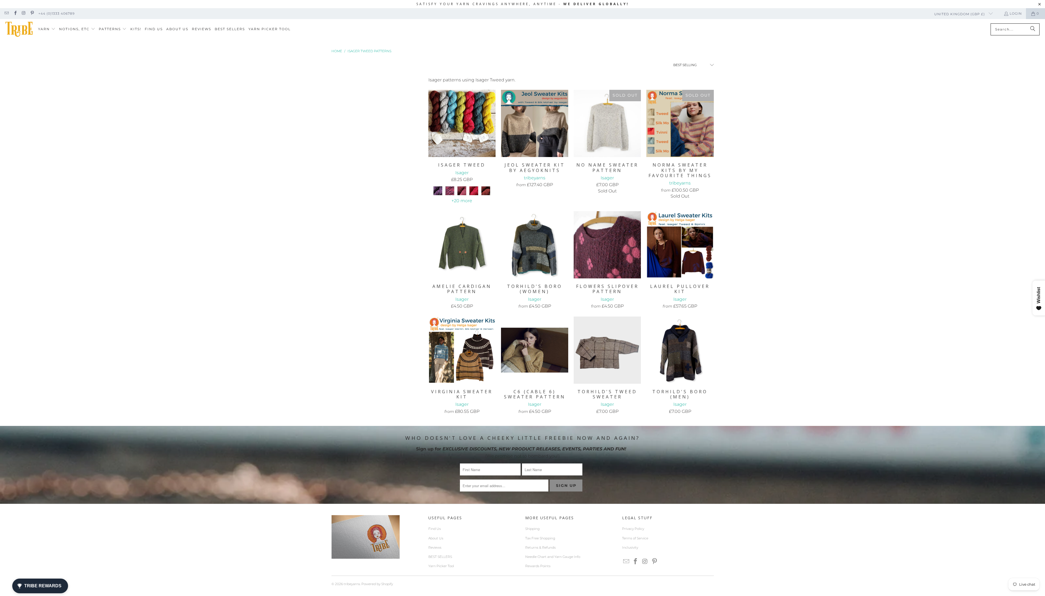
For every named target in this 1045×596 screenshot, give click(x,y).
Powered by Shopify (377, 584)
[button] (47, 29)
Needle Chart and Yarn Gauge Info (552, 557)
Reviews (434, 547)
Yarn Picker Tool (441, 566)
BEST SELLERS (440, 557)
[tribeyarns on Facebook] (15, 13)
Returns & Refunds (540, 547)
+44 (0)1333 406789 (56, 13)
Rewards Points (538, 566)
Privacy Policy (633, 529)
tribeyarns (352, 584)
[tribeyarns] (19, 29)
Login (1016, 13)
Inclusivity (630, 547)
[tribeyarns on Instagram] (23, 13)
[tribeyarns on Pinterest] (32, 13)
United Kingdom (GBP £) (960, 14)
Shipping (532, 529)
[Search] (1033, 29)
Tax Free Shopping (540, 538)
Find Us (434, 529)
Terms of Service (635, 538)
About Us (435, 538)
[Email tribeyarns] (6, 13)
